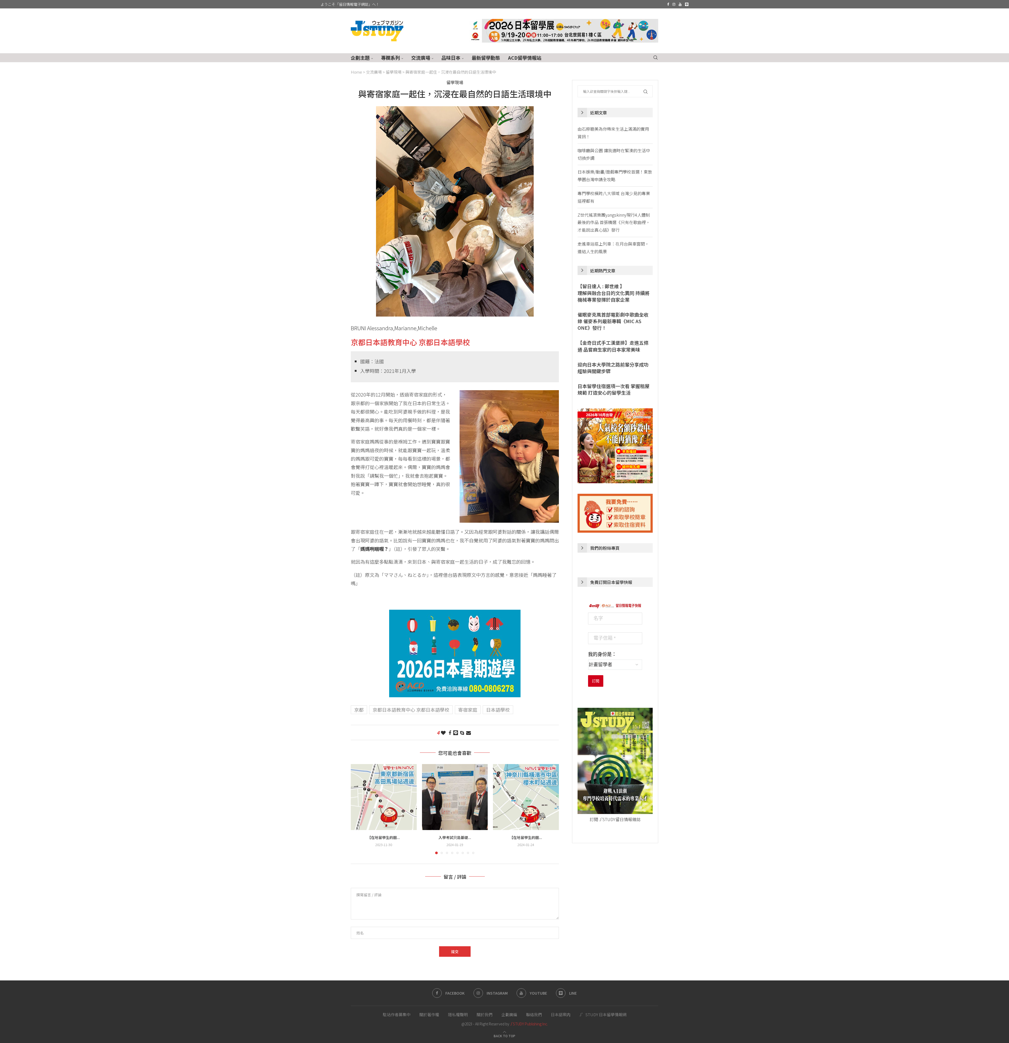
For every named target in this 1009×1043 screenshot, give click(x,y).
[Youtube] (680, 4)
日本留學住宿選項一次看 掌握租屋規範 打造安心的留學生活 (614, 389)
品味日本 (450, 57)
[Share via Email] (468, 732)
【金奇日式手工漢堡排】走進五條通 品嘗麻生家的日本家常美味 (613, 346)
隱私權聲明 (458, 1014)
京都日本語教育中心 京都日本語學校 (410, 342)
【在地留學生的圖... (383, 837)
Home (356, 72)
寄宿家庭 (467, 709)
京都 (359, 709)
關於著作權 (429, 1014)
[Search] (655, 57)
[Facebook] (668, 4)
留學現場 (393, 72)
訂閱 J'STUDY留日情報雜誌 (615, 819)
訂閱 (595, 681)
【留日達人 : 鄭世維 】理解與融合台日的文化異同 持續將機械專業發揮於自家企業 (614, 293)
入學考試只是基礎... (455, 837)
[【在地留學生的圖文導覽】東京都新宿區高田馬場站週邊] (384, 797)
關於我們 (484, 1014)
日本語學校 (498, 709)
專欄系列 (390, 57)
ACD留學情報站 (524, 57)
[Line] (686, 4)
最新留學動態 (486, 57)
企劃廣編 (509, 1014)
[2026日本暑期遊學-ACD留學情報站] (455, 613)
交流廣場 (420, 57)
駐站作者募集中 (396, 1014)
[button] (357, 809)
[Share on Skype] (462, 732)
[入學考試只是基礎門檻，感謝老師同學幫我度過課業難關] (455, 797)
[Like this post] (443, 732)
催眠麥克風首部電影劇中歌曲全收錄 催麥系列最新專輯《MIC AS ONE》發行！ (613, 321)
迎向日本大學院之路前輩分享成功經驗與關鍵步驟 (613, 367)
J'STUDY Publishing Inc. (529, 1023)
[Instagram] (673, 4)
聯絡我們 (534, 1014)
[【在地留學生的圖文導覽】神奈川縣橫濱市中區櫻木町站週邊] (526, 797)
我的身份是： (602, 654)
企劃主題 (360, 57)
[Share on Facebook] (450, 732)
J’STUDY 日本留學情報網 (602, 1014)
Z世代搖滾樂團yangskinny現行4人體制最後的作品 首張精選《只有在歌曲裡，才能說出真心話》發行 (614, 222)
